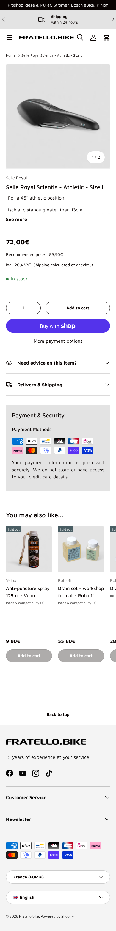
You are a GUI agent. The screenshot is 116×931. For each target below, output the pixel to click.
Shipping (41, 264)
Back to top (58, 714)
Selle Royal (16, 177)
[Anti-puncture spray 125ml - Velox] (29, 549)
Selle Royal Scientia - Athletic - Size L (51, 55)
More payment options (58, 341)
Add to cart (77, 307)
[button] (106, 37)
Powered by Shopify (57, 916)
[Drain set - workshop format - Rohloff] (81, 549)
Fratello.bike (29, 916)
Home (11, 55)
